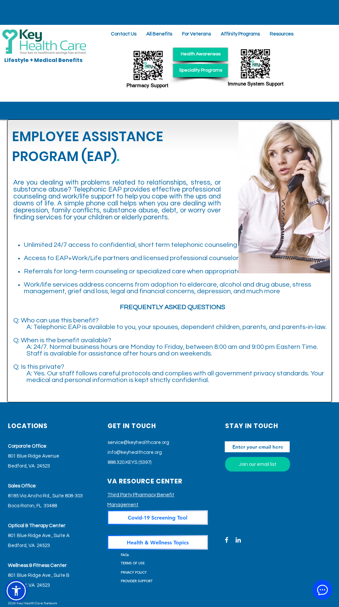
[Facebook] (226, 540)
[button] (281, 33)
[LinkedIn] (238, 540)
